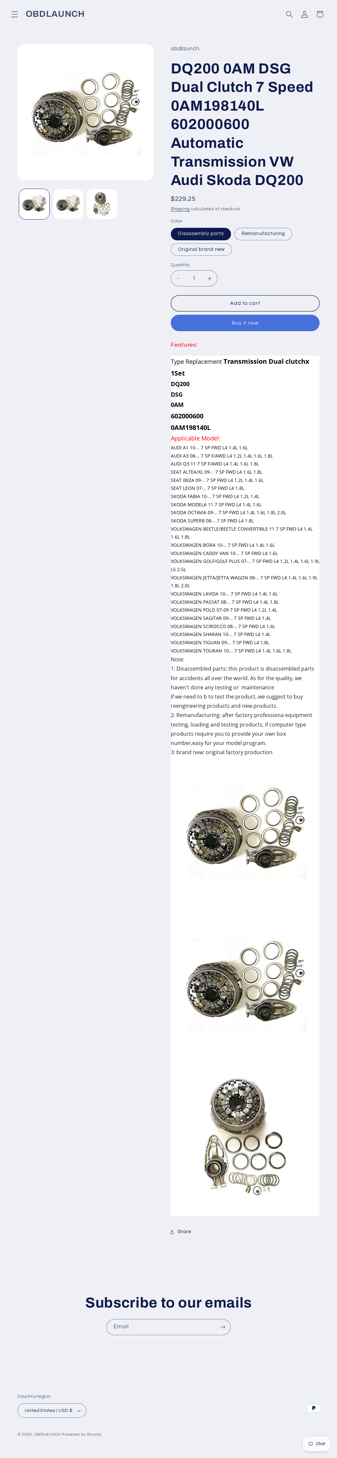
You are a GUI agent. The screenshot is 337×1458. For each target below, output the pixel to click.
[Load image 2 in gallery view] (68, 204)
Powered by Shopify (82, 1434)
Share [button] (184, 1231)
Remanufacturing (263, 233)
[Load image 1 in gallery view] (34, 204)
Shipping (180, 209)
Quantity (180, 265)
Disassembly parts (201, 233)
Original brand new (201, 249)
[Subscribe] (222, 1327)
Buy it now (245, 323)
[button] (14, 14)
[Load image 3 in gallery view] (102, 204)
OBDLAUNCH (47, 1434)
